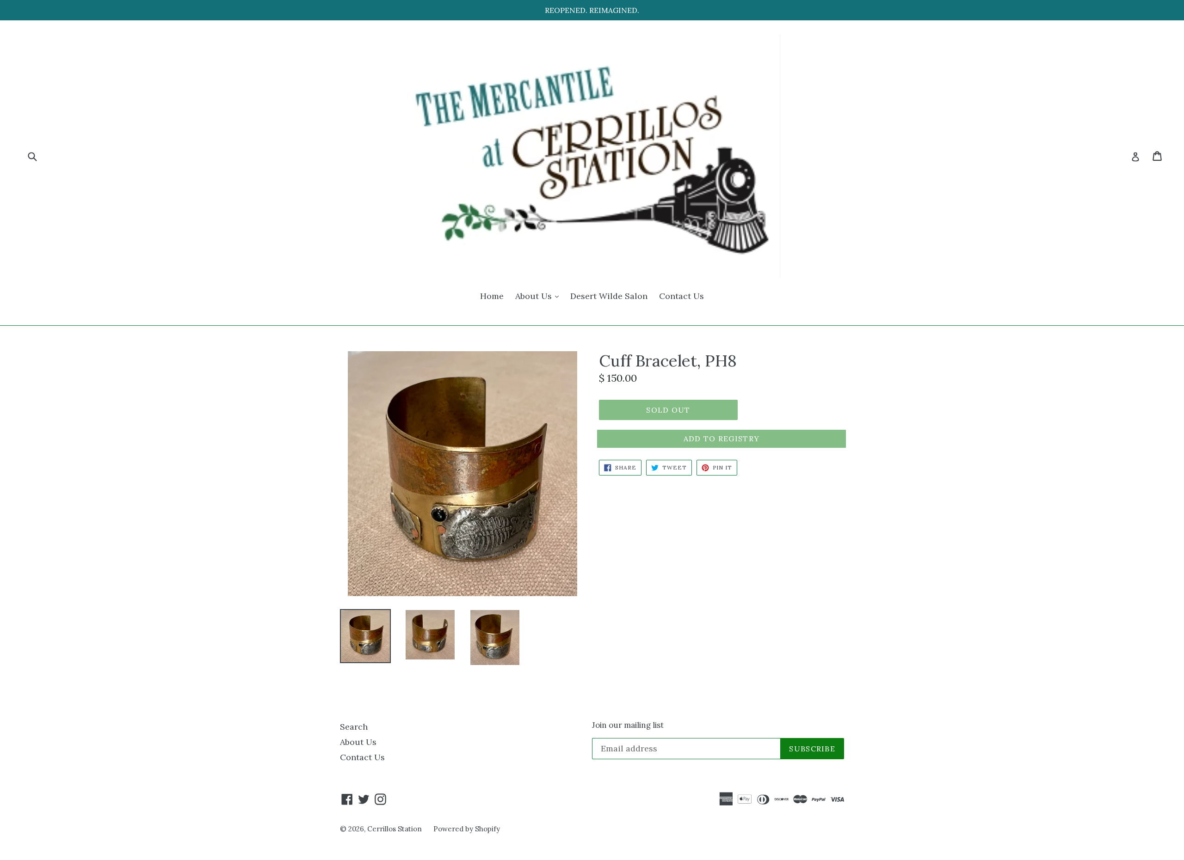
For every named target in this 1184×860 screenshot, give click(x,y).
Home (492, 296)
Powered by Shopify (466, 828)
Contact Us (681, 296)
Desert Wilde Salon (609, 296)
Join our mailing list (628, 725)
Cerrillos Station (394, 828)
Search (354, 726)
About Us (539, 295)
